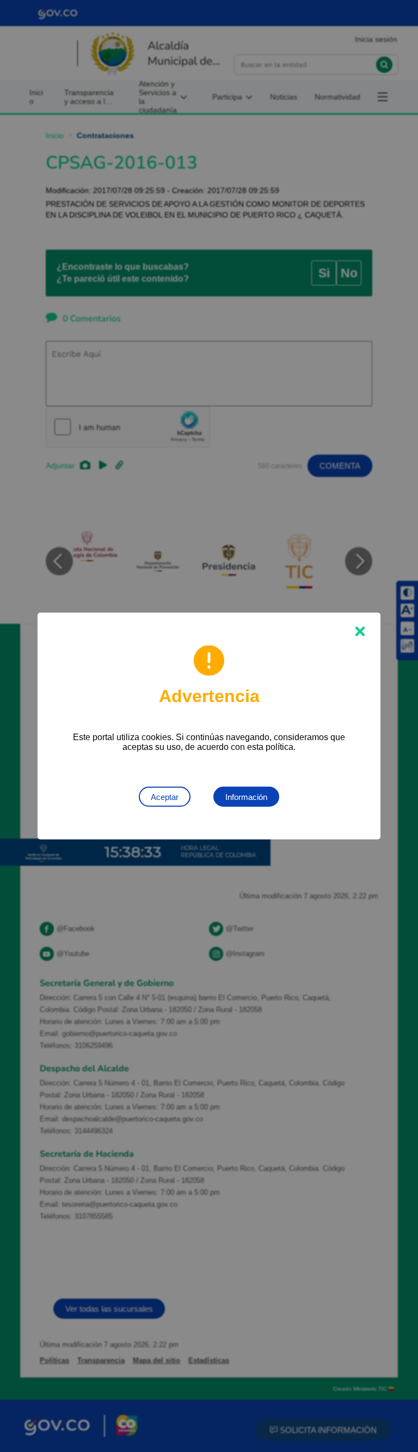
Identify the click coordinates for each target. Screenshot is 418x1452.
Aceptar (165, 797)
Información (246, 797)
